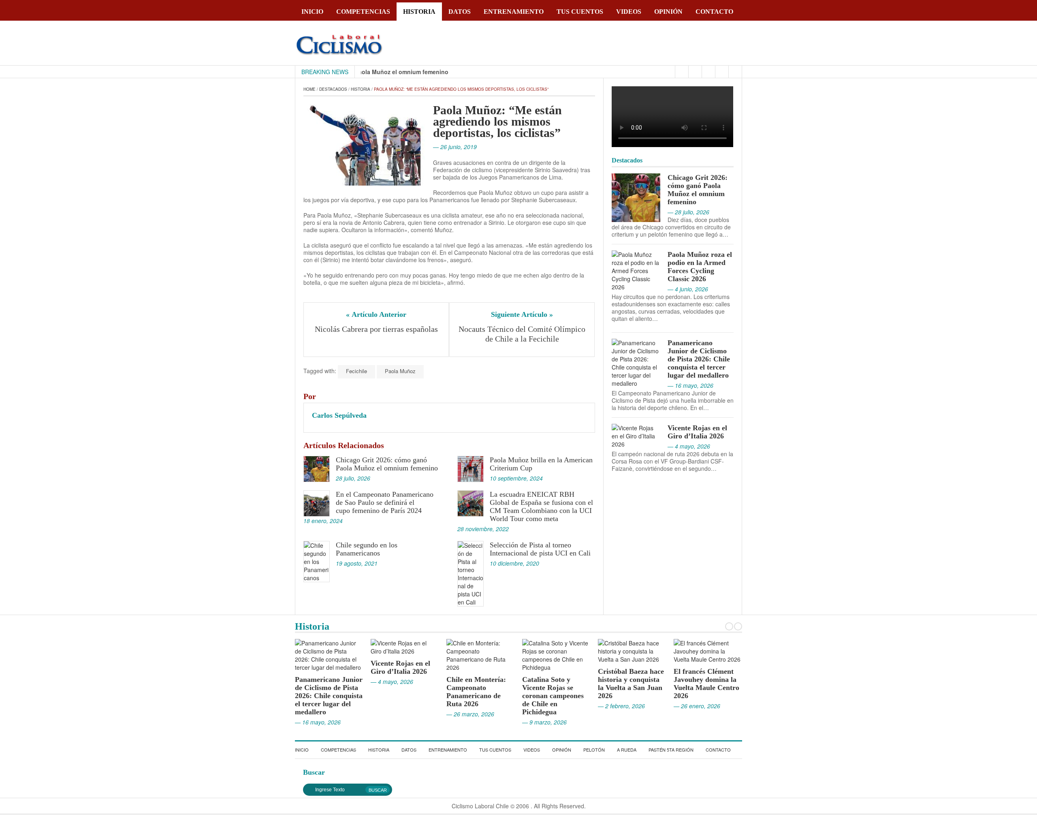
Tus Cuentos (580, 11)
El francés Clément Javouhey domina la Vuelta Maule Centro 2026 (631, 683)
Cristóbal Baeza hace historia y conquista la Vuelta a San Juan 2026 (555, 683)
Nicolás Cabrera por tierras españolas (376, 329)
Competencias (363, 11)
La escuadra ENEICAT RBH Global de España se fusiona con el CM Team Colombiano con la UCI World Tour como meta (541, 506)
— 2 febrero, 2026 (545, 706)
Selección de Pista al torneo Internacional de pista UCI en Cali (540, 549)
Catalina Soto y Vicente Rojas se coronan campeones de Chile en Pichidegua (477, 695)
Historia (419, 11)
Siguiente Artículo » (522, 314)
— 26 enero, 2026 (621, 706)
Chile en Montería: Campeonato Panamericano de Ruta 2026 (400, 691)
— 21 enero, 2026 (697, 690)
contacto (714, 11)
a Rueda (626, 749)
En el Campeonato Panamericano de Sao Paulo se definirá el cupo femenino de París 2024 (384, 502)
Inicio (312, 11)
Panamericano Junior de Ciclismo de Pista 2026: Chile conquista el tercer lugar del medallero (699, 359)
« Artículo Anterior (376, 314)
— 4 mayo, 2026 (316, 681)
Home (309, 89)
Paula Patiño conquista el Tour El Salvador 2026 (705, 671)
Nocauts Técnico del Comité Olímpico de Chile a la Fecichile (522, 334)
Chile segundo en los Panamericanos (366, 549)
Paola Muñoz (400, 371)
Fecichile (356, 371)
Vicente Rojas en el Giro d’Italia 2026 (697, 432)
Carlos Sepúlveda (339, 415)
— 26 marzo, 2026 (394, 714)
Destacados (333, 89)
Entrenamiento (514, 11)
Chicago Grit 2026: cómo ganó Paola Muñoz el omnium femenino (387, 464)
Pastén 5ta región (671, 749)
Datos (459, 11)
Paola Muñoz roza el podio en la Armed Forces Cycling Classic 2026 (700, 266)
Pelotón (594, 749)
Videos (628, 11)
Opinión (668, 11)
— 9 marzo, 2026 (468, 722)
